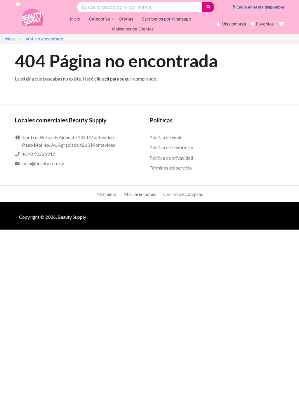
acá (105, 78)
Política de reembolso (171, 147)
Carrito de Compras (183, 194)
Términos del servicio (171, 167)
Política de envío (166, 137)
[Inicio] (17, 17)
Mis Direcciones (140, 194)
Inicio (10, 38)
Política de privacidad (171, 157)
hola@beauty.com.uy (43, 163)
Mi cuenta (106, 194)
